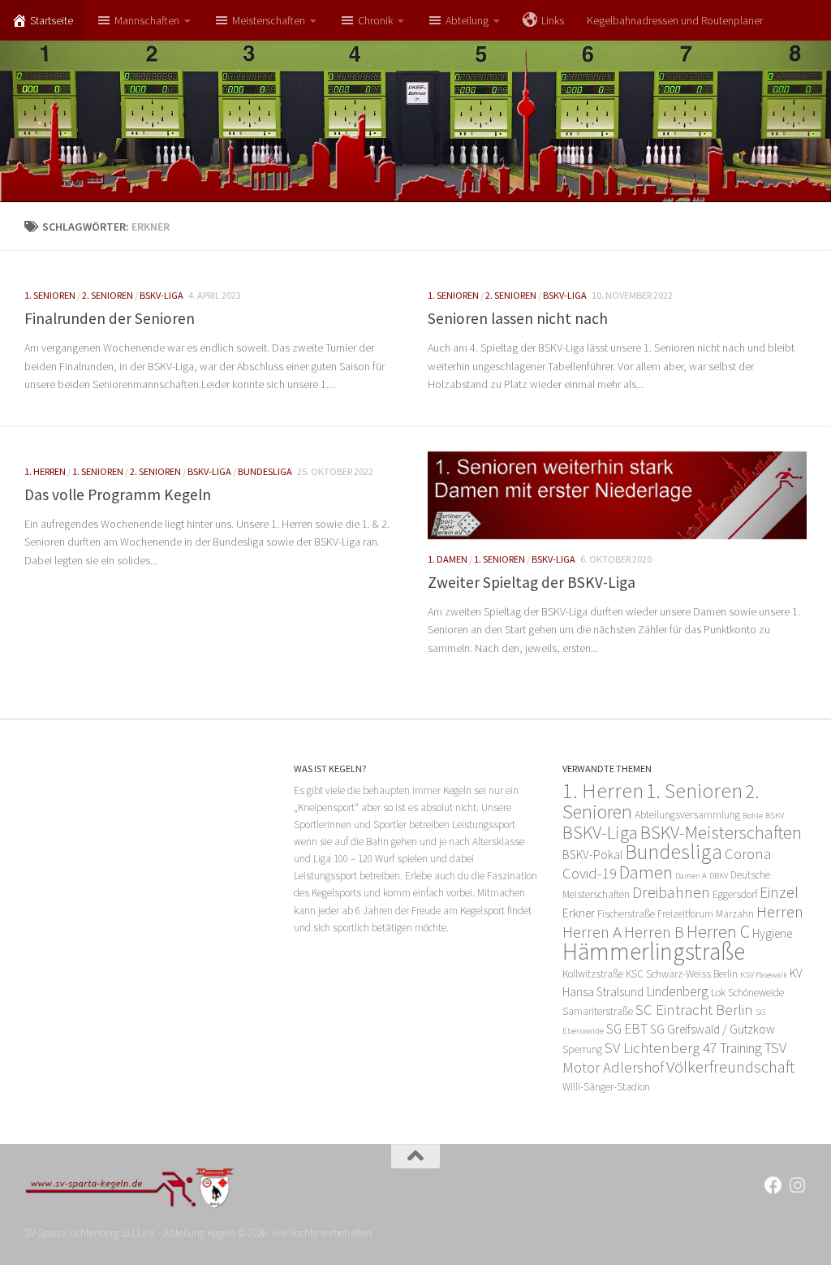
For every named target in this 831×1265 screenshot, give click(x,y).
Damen (646, 872)
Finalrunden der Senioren (109, 318)
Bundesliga (265, 471)
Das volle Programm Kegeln (117, 494)
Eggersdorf (735, 894)
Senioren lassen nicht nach (518, 318)
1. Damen (447, 559)
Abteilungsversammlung (687, 815)
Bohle (753, 815)
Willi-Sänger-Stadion (606, 1087)
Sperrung (582, 1049)
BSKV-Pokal (592, 854)
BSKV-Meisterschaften (721, 832)
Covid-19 (589, 873)
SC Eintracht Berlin (694, 1009)
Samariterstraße (597, 1011)
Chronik (375, 20)
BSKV (774, 815)
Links (552, 20)
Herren (779, 911)
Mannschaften (146, 20)
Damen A (691, 875)
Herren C (718, 931)
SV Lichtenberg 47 (661, 1047)
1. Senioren (49, 295)
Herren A (592, 932)
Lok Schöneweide (747, 992)
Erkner (578, 913)
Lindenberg (677, 991)
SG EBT (627, 1029)
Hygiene (772, 933)
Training (741, 1048)
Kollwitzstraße (592, 974)
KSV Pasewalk (763, 974)
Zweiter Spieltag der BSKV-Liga (531, 582)
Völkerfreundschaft (730, 1066)
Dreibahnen (671, 892)
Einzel (779, 892)
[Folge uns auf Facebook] (773, 1185)
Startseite (51, 20)
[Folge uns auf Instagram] (798, 1185)
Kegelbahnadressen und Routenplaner (675, 20)
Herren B (654, 932)
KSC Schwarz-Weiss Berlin (682, 974)
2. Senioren (107, 295)
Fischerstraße (626, 914)
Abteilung (467, 20)
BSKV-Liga (161, 295)
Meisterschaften (268, 20)
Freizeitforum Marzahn (705, 914)
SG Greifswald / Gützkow (712, 1029)
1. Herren (45, 471)
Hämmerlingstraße (653, 951)
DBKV (718, 875)
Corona (748, 853)
